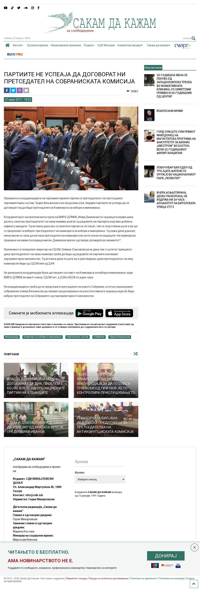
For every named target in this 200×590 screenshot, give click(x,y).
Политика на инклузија (171, 578)
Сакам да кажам (157, 45)
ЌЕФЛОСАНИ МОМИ (170, 110)
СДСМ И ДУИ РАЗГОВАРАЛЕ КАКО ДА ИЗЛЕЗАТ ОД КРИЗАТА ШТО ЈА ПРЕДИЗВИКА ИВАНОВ (35, 427)
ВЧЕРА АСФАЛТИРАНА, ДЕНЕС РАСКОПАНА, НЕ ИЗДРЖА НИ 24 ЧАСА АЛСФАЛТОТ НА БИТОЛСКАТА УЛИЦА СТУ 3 (176, 199)
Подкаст (89, 45)
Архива (79, 472)
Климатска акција (129, 45)
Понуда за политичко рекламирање (108, 578)
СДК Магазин (106, 45)
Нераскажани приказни (66, 45)
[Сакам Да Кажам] (100, 32)
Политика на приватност (143, 578)
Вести (17, 45)
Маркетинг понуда (76, 578)
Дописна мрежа (37, 45)
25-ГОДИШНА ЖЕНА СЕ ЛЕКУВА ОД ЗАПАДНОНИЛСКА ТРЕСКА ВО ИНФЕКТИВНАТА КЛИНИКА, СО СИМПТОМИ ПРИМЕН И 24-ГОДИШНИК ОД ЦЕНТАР (174, 86)
